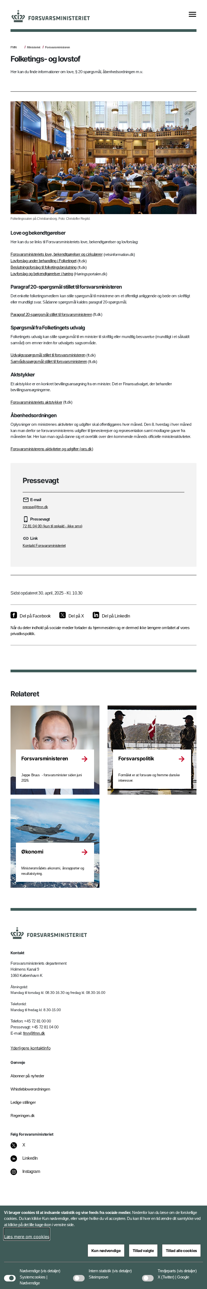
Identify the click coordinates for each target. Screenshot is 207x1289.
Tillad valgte (143, 1250)
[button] (50, 1268)
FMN (14, 47)
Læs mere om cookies (26, 1236)
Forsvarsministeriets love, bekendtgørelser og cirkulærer (56, 254)
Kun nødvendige (106, 1250)
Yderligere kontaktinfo (30, 1048)
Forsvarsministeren (57, 47)
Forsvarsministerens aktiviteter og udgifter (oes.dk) (52, 449)
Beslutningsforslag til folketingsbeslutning (44, 267)
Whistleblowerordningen (30, 1089)
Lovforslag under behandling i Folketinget (44, 260)
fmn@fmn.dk (34, 1033)
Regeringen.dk (23, 1115)
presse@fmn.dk (35, 507)
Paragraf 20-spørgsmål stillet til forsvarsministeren (51, 314)
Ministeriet (33, 47)
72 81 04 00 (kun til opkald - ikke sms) (52, 526)
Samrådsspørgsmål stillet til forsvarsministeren (49, 361)
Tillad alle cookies (181, 1250)
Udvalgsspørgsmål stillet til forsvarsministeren (48, 355)
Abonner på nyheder (27, 1076)
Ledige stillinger (23, 1102)
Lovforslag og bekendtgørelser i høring (42, 273)
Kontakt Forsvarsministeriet (44, 545)
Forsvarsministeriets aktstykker (36, 402)
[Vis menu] (192, 14)
